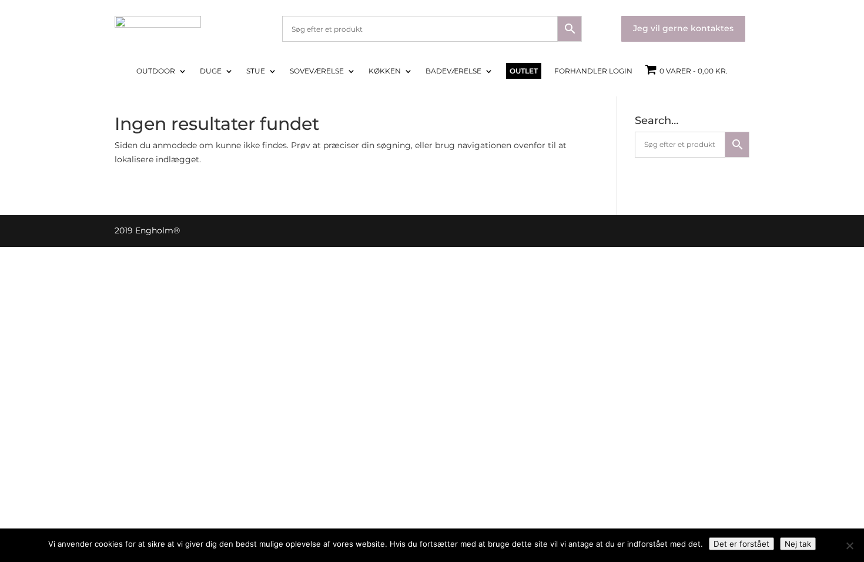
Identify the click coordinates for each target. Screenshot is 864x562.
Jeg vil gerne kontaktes (683, 28)
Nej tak (798, 543)
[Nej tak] (849, 545)
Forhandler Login (593, 71)
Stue (255, 71)
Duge (211, 71)
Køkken (385, 71)
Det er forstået (741, 543)
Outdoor (155, 71)
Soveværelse (317, 71)
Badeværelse (453, 71)
